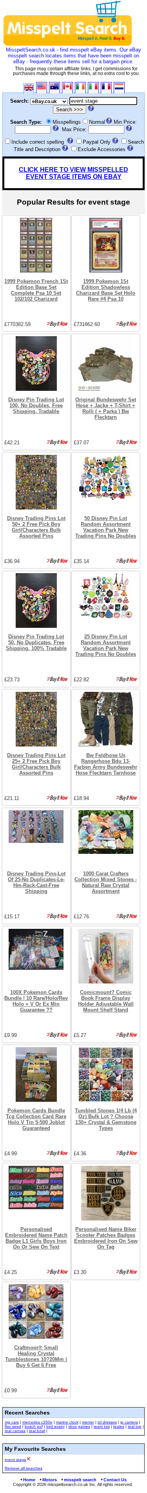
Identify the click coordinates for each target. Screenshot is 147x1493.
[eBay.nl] (119, 87)
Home (29, 1479)
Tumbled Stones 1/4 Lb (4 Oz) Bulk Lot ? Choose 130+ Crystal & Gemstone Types (106, 1119)
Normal (97, 122)
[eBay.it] (93, 87)
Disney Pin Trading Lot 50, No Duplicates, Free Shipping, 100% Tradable (36, 642)
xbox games (79, 1426)
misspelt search (80, 1479)
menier (88, 1422)
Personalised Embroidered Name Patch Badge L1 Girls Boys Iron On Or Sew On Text (36, 1238)
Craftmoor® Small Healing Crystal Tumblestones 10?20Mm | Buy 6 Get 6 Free (36, 1356)
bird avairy (55, 1426)
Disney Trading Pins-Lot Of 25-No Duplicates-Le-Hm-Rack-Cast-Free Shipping (36, 882)
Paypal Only (97, 142)
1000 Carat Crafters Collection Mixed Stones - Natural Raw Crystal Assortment (105, 882)
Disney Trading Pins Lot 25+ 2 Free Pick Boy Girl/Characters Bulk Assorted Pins (36, 764)
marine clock (67, 1422)
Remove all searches (23, 1468)
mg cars (12, 1422)
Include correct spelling (37, 142)
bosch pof (34, 1426)
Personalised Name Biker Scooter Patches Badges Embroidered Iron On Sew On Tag (106, 1238)
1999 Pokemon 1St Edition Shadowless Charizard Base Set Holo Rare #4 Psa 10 (105, 290)
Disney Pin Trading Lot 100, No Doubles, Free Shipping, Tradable (36, 405)
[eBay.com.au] (54, 87)
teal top (135, 1426)
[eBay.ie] (80, 87)
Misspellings (67, 122)
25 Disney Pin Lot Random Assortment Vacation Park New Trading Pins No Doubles (105, 645)
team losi (102, 1426)
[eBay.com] (41, 87)
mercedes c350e (37, 1422)
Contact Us (115, 1479)
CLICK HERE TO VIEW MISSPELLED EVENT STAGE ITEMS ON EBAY (73, 173)
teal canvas (15, 1431)
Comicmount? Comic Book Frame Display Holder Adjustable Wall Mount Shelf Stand (106, 1001)
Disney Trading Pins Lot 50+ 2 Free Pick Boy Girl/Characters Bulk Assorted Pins (36, 527)
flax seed (13, 1426)
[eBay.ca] (67, 87)
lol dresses (107, 1422)
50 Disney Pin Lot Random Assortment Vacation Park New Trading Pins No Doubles (105, 527)
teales (118, 1426)
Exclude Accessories (101, 149)
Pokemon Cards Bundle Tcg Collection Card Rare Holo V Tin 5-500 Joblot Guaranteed (36, 1119)
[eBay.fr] (106, 87)
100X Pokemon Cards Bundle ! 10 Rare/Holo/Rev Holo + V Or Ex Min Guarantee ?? (36, 1001)
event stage (15, 1459)
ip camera (129, 1422)
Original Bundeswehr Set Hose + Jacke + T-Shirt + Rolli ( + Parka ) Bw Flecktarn (105, 408)
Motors (49, 1479)
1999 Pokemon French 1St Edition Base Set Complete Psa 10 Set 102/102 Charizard (36, 290)
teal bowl (37, 1431)
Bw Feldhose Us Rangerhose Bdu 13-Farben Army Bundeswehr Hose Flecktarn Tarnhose (105, 764)
